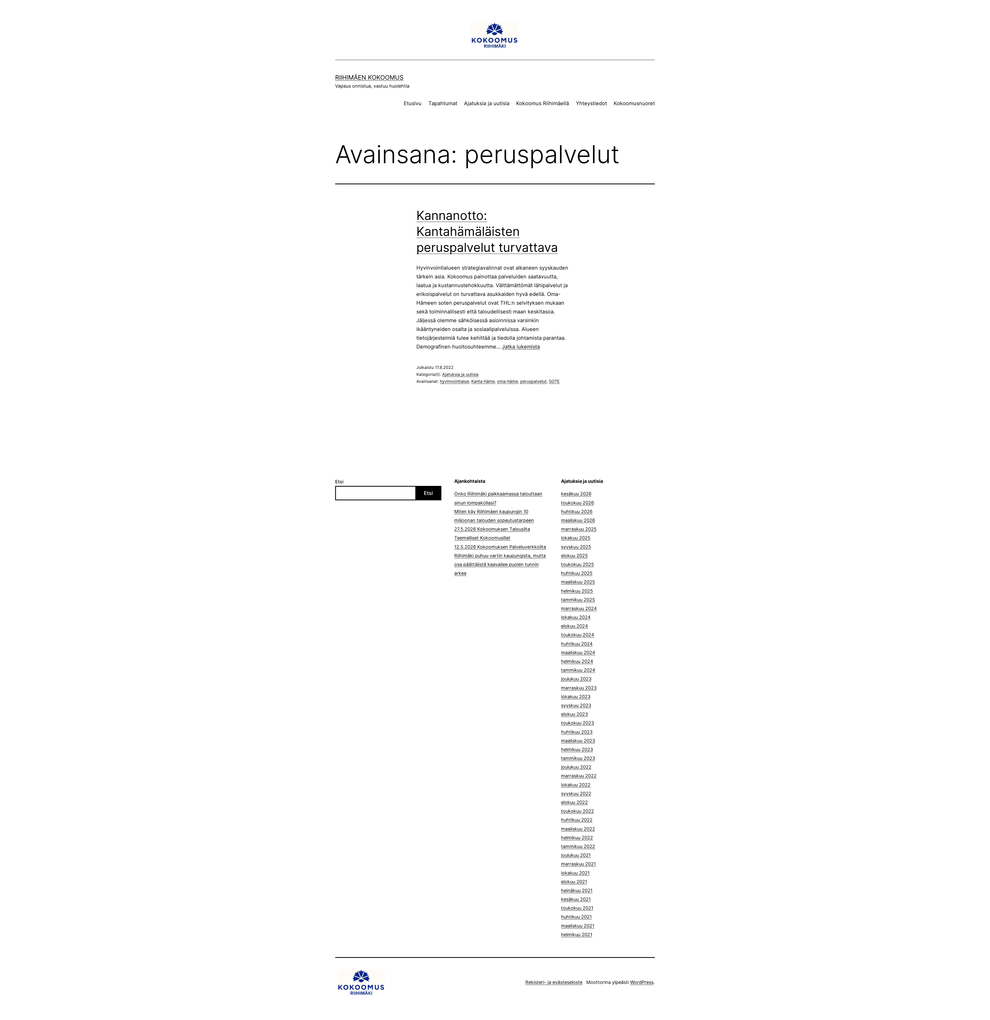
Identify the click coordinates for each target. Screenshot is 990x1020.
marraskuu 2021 (578, 864)
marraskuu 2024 (579, 608)
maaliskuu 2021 (577, 925)
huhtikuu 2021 (576, 916)
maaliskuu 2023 (578, 740)
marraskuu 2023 (579, 688)
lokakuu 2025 (575, 538)
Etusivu (413, 103)
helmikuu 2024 (577, 661)
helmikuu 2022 (577, 837)
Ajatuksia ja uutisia (486, 103)
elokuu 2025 (574, 555)
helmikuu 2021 (576, 934)
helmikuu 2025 (577, 591)
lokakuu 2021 (575, 873)
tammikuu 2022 (578, 846)
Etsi (339, 481)
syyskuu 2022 (576, 793)
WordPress (642, 982)
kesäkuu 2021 (576, 899)
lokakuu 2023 (575, 696)
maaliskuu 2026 (578, 520)
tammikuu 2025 (578, 599)
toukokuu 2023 (577, 723)
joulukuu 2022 (576, 767)
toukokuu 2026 (577, 502)
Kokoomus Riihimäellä (542, 103)
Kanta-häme (483, 381)
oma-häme (507, 381)
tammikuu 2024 (578, 670)
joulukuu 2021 (576, 855)
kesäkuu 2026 (576, 493)
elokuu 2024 (574, 626)
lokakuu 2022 (575, 784)
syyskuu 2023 (576, 705)
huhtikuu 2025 (576, 573)
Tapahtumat (442, 103)
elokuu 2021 (574, 881)
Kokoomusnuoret (634, 103)
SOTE (554, 381)
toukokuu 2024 (577, 634)
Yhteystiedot (591, 103)
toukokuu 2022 (577, 811)
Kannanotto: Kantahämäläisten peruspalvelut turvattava (487, 231)
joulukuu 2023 (576, 679)
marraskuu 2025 (579, 529)
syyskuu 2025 (576, 547)
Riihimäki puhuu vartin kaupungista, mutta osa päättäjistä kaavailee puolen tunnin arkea (500, 564)
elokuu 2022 (574, 802)
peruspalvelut (533, 381)
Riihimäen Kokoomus (369, 77)
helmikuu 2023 (577, 749)
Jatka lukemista (521, 347)
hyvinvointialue (454, 381)
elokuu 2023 (574, 714)
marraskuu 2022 (579, 775)
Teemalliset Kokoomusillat (482, 538)
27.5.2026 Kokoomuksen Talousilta (492, 529)
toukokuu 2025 (577, 564)
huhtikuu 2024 (577, 643)
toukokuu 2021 (577, 908)
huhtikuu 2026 (576, 511)
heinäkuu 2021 (576, 890)
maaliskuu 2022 (578, 829)
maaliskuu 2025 (578, 582)
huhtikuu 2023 (576, 732)
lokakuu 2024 (576, 617)
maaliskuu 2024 (578, 652)
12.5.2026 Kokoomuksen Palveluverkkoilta (500, 547)
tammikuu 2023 (578, 758)
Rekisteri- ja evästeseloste (553, 982)
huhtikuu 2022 (576, 820)
